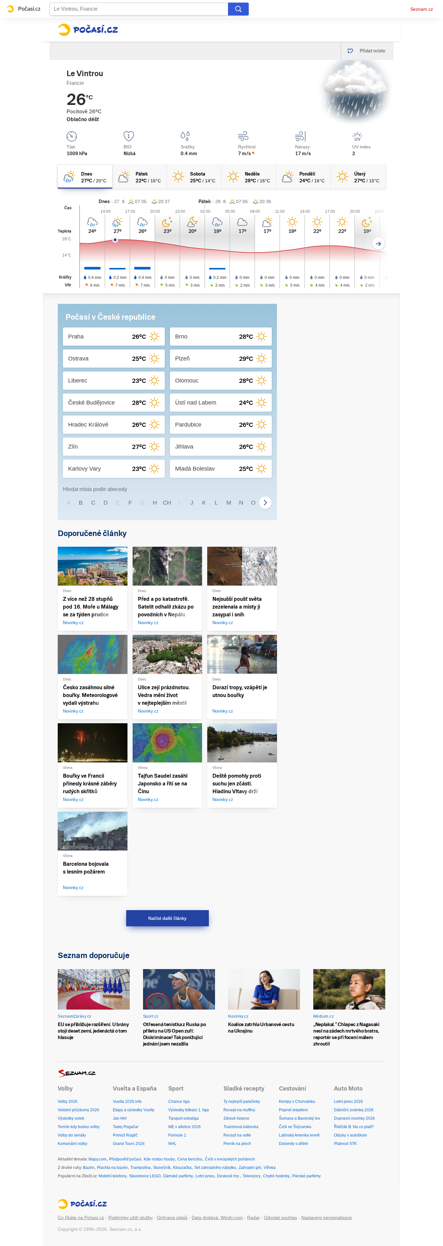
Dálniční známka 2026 (354, 1110)
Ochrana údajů (172, 1217)
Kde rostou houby (159, 1159)
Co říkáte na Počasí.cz (81, 1217)
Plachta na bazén (112, 1167)
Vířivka (270, 1167)
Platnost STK (345, 1143)
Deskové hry (228, 1176)
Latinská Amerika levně (299, 1135)
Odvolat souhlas (280, 1217)
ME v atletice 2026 (184, 1127)
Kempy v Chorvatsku (297, 1101)
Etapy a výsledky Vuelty (133, 1110)
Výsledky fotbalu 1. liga (188, 1110)
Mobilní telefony (112, 1176)
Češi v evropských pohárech (230, 1159)
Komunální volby (72, 1143)
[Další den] (378, 243)
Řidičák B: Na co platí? (354, 1127)
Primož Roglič (125, 1135)
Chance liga (179, 1101)
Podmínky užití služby (130, 1217)
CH (167, 502)
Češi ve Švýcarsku (295, 1127)
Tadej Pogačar (125, 1127)
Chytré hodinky (276, 1176)
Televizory (251, 1176)
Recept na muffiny (239, 1110)
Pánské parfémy (306, 1176)
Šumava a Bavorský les (299, 1118)
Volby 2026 (68, 1101)
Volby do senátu (72, 1135)
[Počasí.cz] (88, 30)
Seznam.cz (421, 9)
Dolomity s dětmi (293, 1143)
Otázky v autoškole (350, 1135)
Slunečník (162, 1167)
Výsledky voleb (71, 1118)
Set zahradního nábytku (215, 1167)
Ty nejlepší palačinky (241, 1101)
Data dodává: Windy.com (217, 1217)
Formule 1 (177, 1135)
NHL (172, 1143)
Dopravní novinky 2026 (354, 1118)
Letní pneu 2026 (348, 1101)
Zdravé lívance (236, 1118)
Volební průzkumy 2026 (78, 1110)
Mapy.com (97, 1159)
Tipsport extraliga (183, 1118)
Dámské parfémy (178, 1176)
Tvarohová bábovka (240, 1127)
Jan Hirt (119, 1118)
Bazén (88, 1167)
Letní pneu (205, 1176)
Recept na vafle (237, 1135)
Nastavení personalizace (326, 1217)
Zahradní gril (250, 1167)
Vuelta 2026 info (127, 1101)
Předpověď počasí (125, 1159)
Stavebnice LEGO (145, 1176)
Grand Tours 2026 (129, 1143)
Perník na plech (237, 1143)
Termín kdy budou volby (79, 1127)
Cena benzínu (189, 1159)
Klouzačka (182, 1167)
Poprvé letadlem (293, 1110)
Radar (253, 1217)
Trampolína (140, 1167)
